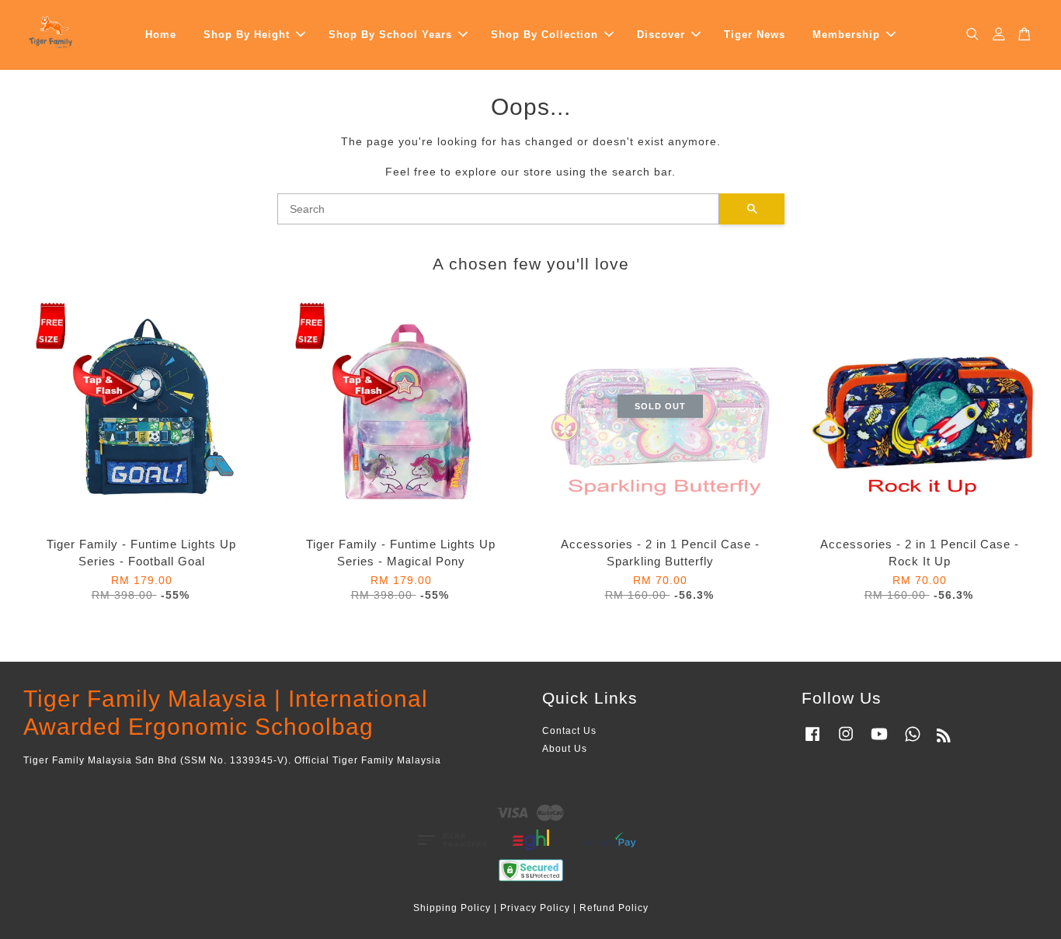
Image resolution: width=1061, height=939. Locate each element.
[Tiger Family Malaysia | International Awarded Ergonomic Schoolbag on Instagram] (846, 741)
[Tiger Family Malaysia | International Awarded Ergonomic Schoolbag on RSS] (944, 738)
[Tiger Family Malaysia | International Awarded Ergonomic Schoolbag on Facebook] (812, 741)
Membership (846, 34)
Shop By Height (247, 34)
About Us (564, 748)
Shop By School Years (390, 34)
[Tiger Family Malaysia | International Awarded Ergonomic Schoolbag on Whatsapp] (913, 741)
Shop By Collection (544, 34)
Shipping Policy (452, 907)
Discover (661, 34)
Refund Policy (614, 907)
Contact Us (569, 730)
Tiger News (754, 34)
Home (160, 34)
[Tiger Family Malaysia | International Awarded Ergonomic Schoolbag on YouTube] (879, 741)
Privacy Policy (535, 907)
